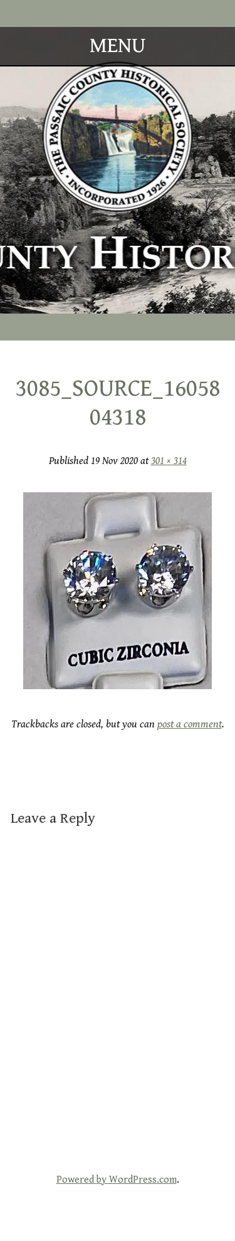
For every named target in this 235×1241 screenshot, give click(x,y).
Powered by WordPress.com (116, 1180)
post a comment (189, 724)
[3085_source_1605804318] (117, 685)
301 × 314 (169, 461)
